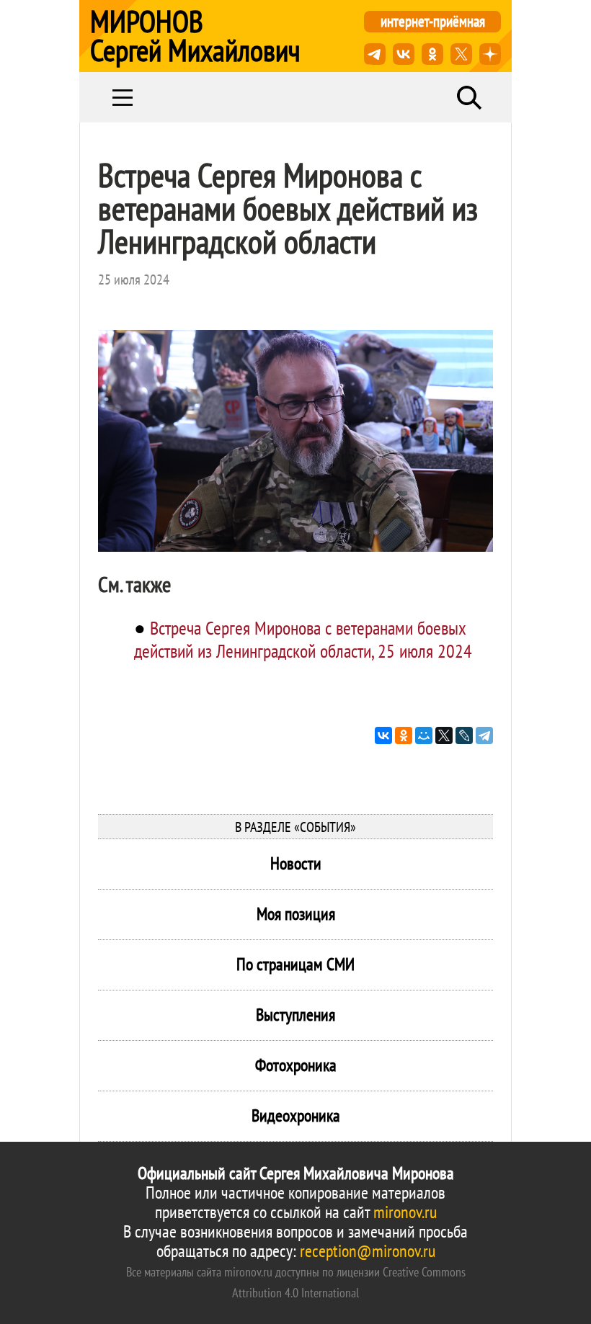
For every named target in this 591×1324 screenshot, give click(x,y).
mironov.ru (405, 1212)
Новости (295, 863)
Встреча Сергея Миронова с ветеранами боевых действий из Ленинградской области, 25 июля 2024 (303, 639)
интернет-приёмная (433, 21)
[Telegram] (484, 735)
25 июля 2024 (133, 279)
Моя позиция (296, 914)
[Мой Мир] (423, 735)
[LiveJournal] (464, 735)
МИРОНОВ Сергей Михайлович (195, 36)
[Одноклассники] (403, 735)
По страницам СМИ (295, 964)
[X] (444, 735)
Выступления (295, 1014)
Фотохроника (296, 1065)
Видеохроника (296, 1115)
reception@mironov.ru (367, 1251)
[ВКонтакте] (383, 735)
